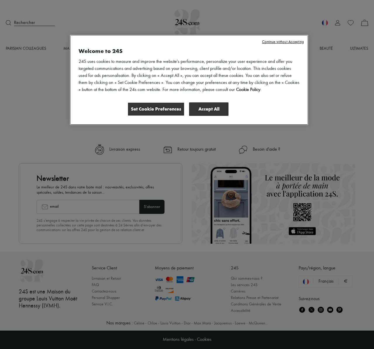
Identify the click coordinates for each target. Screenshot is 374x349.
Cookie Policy (248, 89)
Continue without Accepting (283, 42)
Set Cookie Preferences (156, 109)
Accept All (208, 109)
